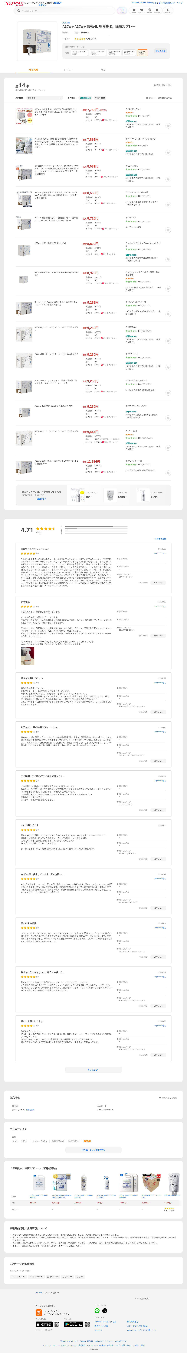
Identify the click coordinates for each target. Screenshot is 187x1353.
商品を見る (30, 1110)
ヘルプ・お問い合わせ (123, 1345)
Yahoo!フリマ (121, 1341)
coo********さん (160, 683)
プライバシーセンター (69, 1345)
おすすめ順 (161, 539)
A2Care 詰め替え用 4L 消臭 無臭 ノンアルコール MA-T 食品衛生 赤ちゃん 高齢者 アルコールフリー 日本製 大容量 (56, 195)
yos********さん (160, 879)
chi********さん (160, 928)
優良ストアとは (101, 1326)
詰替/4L (80, 1277)
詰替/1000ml (52, 1277)
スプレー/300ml (36, 1277)
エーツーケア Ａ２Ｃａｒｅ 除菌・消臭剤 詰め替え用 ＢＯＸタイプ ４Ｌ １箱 (56, 381)
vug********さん (160, 977)
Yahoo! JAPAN (139, 3)
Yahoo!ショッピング (69, 1341)
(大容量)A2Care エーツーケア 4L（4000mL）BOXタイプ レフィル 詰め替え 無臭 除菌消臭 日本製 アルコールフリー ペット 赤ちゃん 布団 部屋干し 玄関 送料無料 (56, 170)
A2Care (66, 23)
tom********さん (160, 606)
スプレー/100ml (18, 1277)
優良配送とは (132, 1321)
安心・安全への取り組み (137, 1326)
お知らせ (98, 1330)
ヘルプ (180, 3)
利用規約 (82, 1345)
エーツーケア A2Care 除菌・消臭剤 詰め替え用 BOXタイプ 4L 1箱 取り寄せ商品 (56, 303)
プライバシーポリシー (51, 1345)
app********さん (160, 553)
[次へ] (174, 1193)
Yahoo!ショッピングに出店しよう (161, 3)
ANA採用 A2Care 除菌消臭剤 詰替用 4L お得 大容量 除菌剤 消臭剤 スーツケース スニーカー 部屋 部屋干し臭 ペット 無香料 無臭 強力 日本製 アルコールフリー (56, 143)
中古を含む (100, 98)
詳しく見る (160, 51)
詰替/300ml (67, 1277)
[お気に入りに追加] (168, 126)
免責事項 (101, 1345)
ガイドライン (92, 1345)
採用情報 (110, 1345)
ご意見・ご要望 (138, 1345)
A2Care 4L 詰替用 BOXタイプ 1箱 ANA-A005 (54, 406)
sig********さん (160, 781)
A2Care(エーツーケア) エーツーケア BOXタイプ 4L (56, 328)
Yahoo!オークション (104, 1341)
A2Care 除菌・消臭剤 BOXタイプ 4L (50, 243)
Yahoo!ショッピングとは (105, 1321)
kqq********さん (160, 732)
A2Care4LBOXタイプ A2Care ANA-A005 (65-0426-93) (56, 273)
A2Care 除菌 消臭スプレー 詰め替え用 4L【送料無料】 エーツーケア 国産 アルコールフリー (56, 219)
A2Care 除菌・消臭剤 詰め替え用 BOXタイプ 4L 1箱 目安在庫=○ (56, 462)
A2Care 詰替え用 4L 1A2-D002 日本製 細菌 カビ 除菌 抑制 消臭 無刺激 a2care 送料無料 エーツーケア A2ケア (56, 112)
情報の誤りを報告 (169, 1098)
